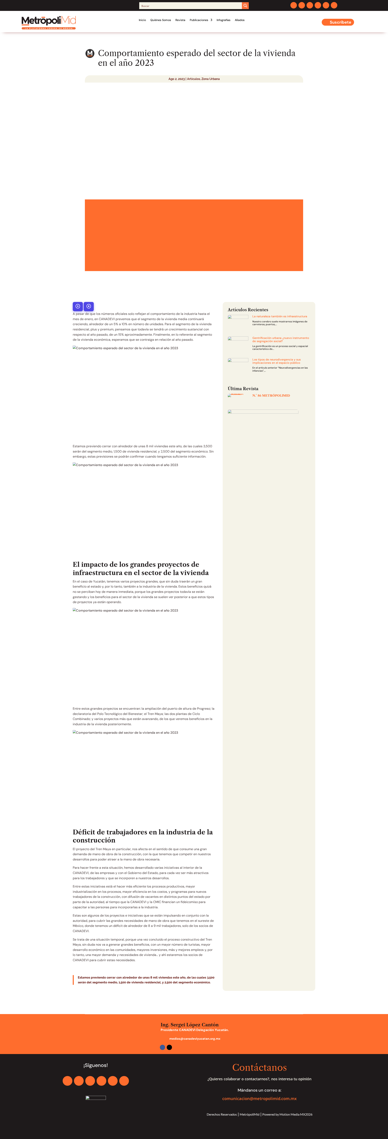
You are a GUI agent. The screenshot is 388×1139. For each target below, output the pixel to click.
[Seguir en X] (301, 5)
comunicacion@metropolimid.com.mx (259, 1098)
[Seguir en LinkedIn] (318, 5)
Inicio (142, 20)
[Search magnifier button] (245, 5)
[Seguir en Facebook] (293, 5)
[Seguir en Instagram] (310, 5)
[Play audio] (78, 306)
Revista (180, 20)
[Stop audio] (89, 306)
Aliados (240, 20)
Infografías (223, 20)
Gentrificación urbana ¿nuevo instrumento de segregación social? (280, 339)
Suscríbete (340, 22)
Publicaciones (199, 20)
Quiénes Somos (160, 20)
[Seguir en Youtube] (326, 5)
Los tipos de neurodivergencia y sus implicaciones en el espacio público (276, 361)
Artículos (193, 79)
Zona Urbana (210, 79)
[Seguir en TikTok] (334, 5)
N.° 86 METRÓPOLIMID (271, 395)
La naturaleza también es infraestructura (279, 316)
